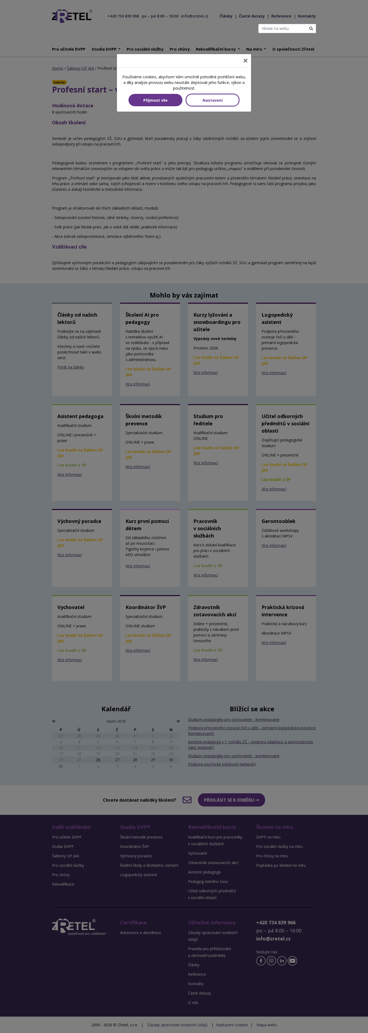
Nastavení (213, 100)
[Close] (245, 60)
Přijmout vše (155, 100)
